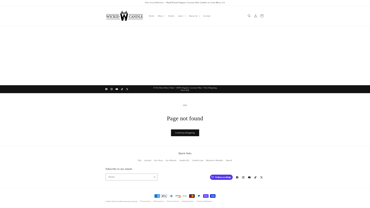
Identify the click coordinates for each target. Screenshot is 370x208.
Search (229, 160)
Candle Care (198, 160)
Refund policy (159, 201)
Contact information (204, 201)
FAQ (139, 160)
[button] (161, 16)
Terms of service (173, 201)
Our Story (158, 160)
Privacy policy (145, 201)
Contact (147, 160)
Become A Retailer (214, 160)
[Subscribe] (154, 177)
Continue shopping (185, 132)
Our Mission (171, 160)
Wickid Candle (116, 201)
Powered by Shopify (129, 201)
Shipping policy (188, 201)
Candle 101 (184, 160)
